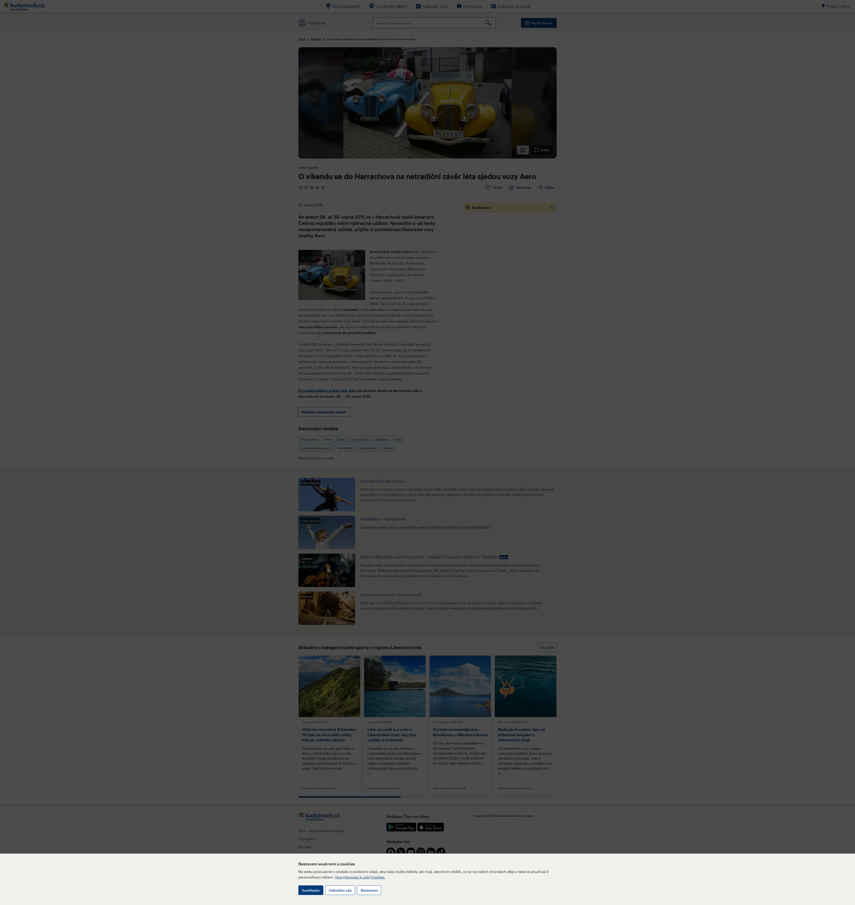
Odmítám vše (340, 890)
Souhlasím (311, 890)
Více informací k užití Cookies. (360, 877)
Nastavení (369, 890)
